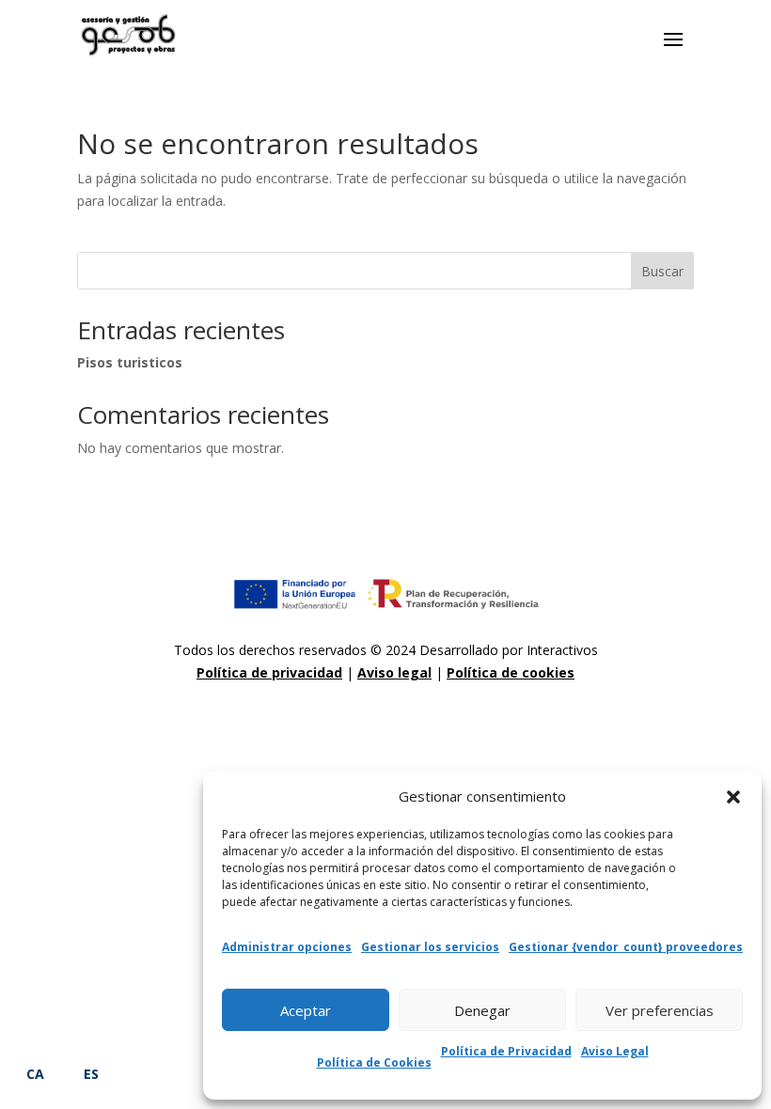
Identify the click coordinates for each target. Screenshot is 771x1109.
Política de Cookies (374, 1062)
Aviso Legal (615, 1051)
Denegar (482, 1010)
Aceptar (305, 1010)
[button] (733, 797)
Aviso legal (394, 672)
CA (35, 1074)
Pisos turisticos (129, 362)
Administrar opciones (287, 947)
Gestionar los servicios (430, 947)
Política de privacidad (269, 672)
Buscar (662, 271)
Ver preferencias (660, 1010)
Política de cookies (510, 672)
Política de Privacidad (506, 1051)
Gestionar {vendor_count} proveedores (626, 947)
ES (91, 1074)
